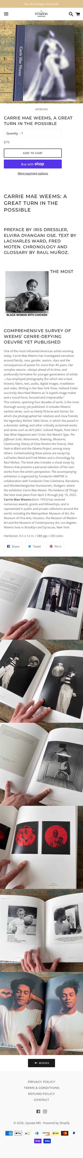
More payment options (33, 173)
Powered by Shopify (56, 1123)
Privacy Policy (41, 1082)
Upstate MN (33, 1123)
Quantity (12, 133)
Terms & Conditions (41, 1088)
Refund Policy (41, 1094)
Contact (41, 1100)
